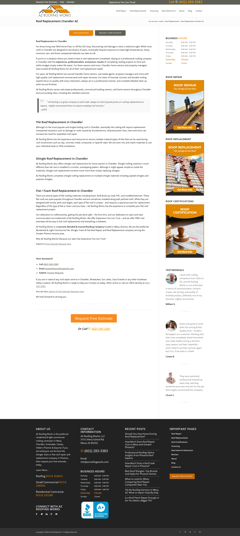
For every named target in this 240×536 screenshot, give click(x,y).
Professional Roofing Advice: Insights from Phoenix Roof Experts (140, 455)
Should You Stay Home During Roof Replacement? (141, 435)
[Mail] (55, 514)
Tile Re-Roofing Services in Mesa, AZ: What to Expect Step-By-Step (142, 491)
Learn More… (42, 470)
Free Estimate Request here (58, 243)
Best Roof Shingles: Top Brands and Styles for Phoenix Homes (141, 472)
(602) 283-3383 (50, 264)
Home (161, 21)
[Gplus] (194, 532)
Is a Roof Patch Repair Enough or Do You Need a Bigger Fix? (142, 499)
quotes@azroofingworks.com (59, 268)
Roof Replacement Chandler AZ (57, 21)
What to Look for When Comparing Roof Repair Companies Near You (137, 481)
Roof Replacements (172, 21)
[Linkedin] (189, 532)
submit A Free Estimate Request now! (66, 291)
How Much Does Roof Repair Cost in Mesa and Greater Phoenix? (140, 444)
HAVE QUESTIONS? (81, 33)
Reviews (174, 454)
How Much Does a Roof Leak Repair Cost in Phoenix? (140, 465)
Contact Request (55, 272)
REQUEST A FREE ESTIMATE (110, 33)
